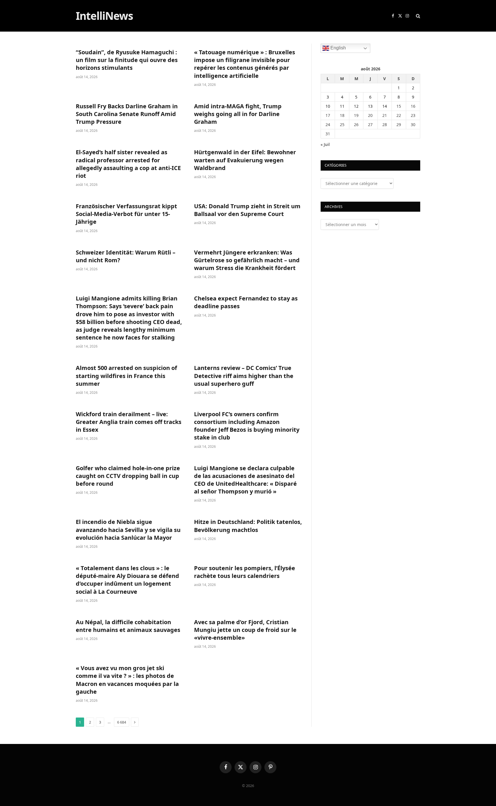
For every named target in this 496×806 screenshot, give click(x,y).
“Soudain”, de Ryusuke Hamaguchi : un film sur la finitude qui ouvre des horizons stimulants (127, 60)
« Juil (325, 144)
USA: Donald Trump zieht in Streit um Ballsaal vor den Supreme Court (247, 210)
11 (342, 106)
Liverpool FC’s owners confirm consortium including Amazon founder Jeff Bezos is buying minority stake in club (246, 425)
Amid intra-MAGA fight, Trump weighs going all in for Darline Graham (238, 114)
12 (356, 106)
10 (328, 106)
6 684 (121, 722)
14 (384, 106)
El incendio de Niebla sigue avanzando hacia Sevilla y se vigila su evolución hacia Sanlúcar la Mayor (128, 529)
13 (370, 106)
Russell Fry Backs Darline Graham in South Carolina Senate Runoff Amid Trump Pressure (127, 114)
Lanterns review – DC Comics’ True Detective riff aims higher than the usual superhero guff (243, 375)
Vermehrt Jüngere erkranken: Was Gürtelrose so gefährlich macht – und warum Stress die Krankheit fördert (247, 260)
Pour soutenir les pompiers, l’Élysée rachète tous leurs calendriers (244, 572)
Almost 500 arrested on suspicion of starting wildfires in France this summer (126, 375)
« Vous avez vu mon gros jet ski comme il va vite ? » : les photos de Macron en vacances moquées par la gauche (127, 679)
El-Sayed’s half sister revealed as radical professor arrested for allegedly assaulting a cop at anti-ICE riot (128, 164)
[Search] (417, 15)
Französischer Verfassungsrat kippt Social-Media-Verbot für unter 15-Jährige (126, 213)
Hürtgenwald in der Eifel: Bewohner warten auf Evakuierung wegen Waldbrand (245, 159)
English (337, 47)
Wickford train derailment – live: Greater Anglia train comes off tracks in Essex (128, 421)
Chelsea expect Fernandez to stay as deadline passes (246, 302)
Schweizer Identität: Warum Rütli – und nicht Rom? (125, 256)
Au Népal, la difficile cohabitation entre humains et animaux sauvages (128, 626)
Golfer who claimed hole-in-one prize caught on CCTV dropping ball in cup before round (128, 475)
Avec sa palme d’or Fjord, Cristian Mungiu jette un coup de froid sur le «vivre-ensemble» (245, 629)
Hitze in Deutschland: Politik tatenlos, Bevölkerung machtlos (248, 525)
